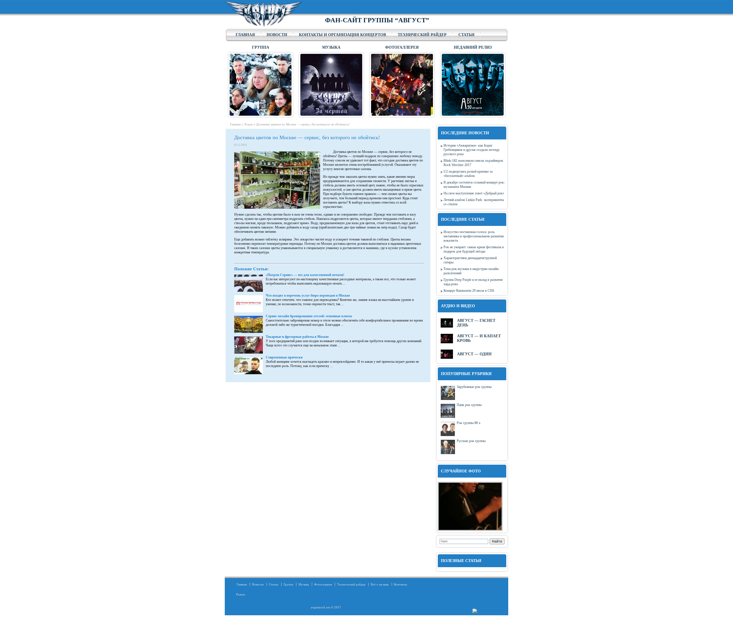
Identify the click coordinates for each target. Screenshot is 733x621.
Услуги (248, 124)
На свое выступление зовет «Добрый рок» (474, 193)
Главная (245, 35)
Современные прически (284, 357)
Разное (239, 594)
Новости (277, 35)
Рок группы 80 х (468, 423)
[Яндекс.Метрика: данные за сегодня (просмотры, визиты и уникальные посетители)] (486, 611)
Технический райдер (422, 35)
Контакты (400, 584)
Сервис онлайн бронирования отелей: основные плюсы (309, 316)
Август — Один (474, 354)
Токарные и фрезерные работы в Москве (297, 337)
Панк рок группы (469, 405)
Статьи (466, 35)
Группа (288, 584)
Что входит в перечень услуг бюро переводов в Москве (308, 295)
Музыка (303, 584)
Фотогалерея (323, 584)
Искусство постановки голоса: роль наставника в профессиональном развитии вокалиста (474, 236)
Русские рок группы (471, 441)
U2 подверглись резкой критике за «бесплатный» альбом (468, 173)
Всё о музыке (380, 584)
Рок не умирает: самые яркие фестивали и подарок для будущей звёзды (474, 249)
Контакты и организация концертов (342, 35)
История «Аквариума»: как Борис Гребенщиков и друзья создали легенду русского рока (472, 149)
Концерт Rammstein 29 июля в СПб (469, 291)
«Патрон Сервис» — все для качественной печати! (305, 275)
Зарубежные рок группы (474, 387)
